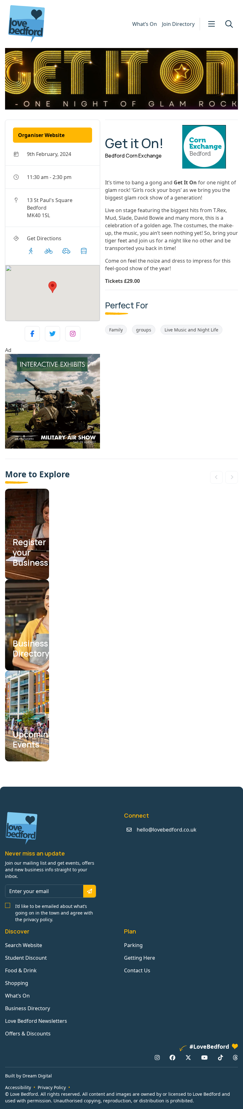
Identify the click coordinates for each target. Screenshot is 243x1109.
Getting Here (139, 957)
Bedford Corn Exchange (133, 155)
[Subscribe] (89, 891)
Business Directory (27, 1008)
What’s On (144, 24)
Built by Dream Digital (28, 1076)
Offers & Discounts (28, 1033)
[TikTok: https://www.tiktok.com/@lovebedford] (220, 1057)
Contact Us (137, 970)
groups (143, 330)
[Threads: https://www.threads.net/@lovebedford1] (235, 1057)
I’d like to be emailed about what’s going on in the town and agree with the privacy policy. (54, 912)
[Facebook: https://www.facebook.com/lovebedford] (172, 1057)
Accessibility (18, 1087)
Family (116, 330)
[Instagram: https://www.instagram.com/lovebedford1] (157, 1057)
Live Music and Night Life (191, 330)
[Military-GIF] (52, 401)
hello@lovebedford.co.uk (166, 829)
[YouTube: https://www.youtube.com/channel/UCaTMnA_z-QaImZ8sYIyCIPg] (204, 1057)
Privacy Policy (52, 1087)
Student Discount (26, 957)
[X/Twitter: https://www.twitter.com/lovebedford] (188, 1057)
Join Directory (178, 24)
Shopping (16, 983)
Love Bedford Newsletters (36, 1020)
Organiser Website (41, 135)
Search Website (23, 945)
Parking (133, 945)
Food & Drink (21, 970)
